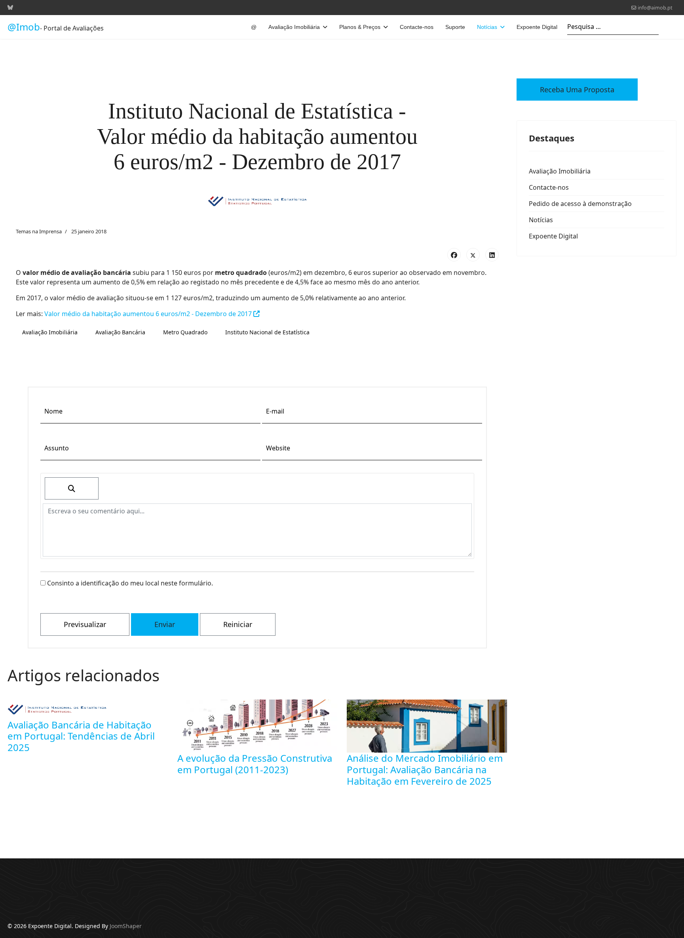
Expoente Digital (537, 27)
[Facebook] (454, 254)
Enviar (164, 624)
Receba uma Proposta (577, 89)
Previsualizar (85, 624)
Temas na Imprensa (39, 231)
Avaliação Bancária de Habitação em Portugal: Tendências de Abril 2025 (81, 736)
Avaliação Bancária (120, 332)
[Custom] (10, 7)
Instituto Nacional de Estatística (267, 332)
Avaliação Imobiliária (294, 27)
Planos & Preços (359, 27)
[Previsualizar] (72, 488)
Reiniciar (237, 624)
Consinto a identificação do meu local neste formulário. (129, 583)
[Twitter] (473, 254)
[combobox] (613, 27)
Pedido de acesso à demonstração (580, 203)
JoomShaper (126, 926)
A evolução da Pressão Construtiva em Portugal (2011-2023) (254, 763)
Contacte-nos (416, 27)
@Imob (24, 27)
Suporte (455, 27)
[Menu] (671, 27)
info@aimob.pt (655, 7)
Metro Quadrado (185, 332)
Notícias (487, 27)
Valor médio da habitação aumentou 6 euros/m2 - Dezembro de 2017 (148, 313)
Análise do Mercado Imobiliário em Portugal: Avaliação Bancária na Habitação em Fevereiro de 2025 (425, 769)
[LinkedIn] (492, 254)
